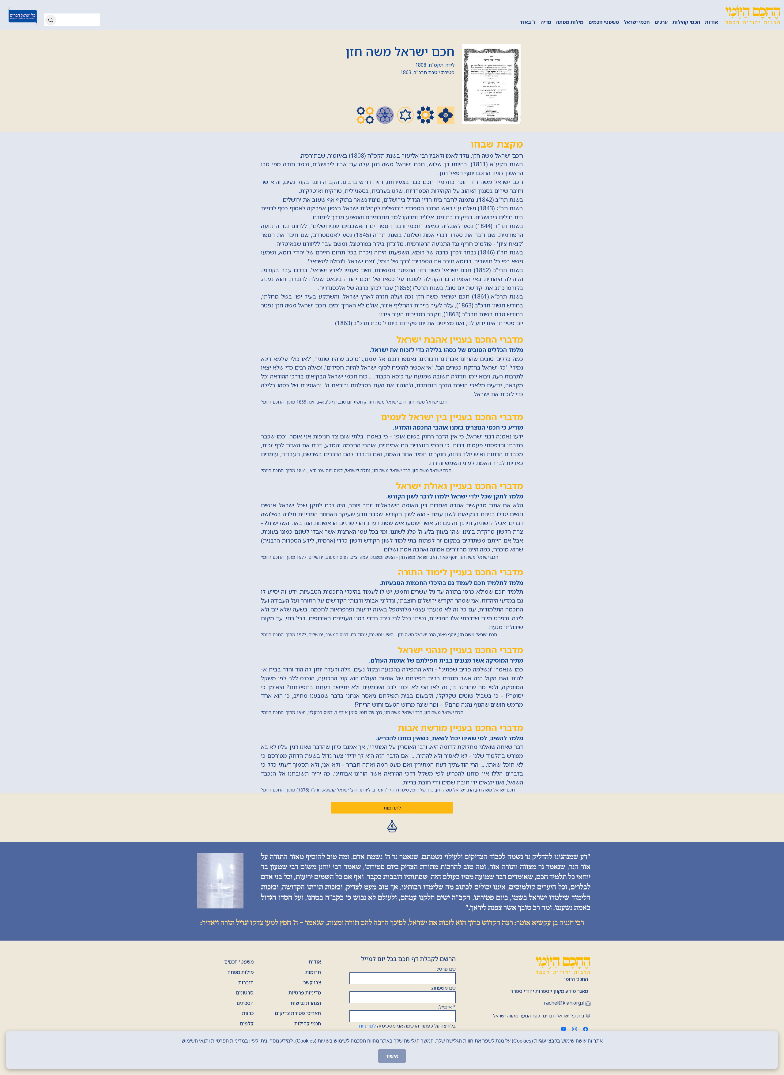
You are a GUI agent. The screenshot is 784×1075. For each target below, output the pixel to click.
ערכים (661, 22)
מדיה (546, 22)
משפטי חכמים (603, 22)
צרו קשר (312, 982)
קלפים (247, 1023)
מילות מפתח (569, 22)
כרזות (248, 1013)
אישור (392, 1056)
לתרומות (392, 807)
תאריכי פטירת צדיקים (298, 1013)
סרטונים (245, 992)
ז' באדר (528, 22)
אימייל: (447, 1006)
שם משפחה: (443, 987)
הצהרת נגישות (306, 1003)
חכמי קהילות (686, 22)
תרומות (313, 972)
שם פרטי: (446, 968)
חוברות (246, 982)
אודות (711, 22)
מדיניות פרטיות (304, 992)
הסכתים (245, 1003)
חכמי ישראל (637, 22)
